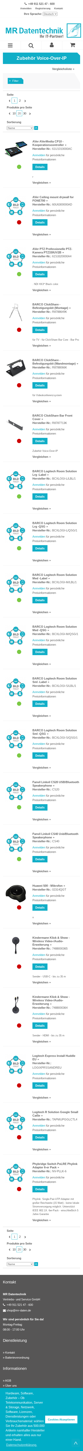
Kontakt (58, 8)
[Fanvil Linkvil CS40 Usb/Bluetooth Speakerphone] (16, 842)
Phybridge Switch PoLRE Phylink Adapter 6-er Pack (54, 1165)
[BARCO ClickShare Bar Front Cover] (16, 424)
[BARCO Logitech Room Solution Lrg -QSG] (16, 532)
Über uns (11, 1385)
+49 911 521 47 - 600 (41, 3)
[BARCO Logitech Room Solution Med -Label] (16, 583)
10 (14, 113)
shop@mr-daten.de (19, 1310)
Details (40, 167)
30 (24, 113)
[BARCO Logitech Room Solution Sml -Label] (16, 687)
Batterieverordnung (17, 1357)
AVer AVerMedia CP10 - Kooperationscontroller (48, 143)
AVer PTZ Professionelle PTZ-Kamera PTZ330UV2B (52, 250)
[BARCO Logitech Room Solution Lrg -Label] (16, 480)
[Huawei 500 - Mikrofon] (16, 893)
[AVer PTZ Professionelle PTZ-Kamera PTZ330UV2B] (16, 258)
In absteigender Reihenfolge (36, 128)
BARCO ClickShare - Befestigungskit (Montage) (50, 306)
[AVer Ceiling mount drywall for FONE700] (16, 206)
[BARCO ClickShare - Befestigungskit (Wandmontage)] (16, 368)
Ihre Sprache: (33, 13)
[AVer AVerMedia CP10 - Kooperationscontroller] (16, 149)
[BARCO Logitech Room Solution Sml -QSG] (16, 739)
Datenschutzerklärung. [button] (21, 1445)
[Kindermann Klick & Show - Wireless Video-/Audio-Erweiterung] (16, 945)
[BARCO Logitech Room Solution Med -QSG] (16, 635)
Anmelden (25, 8)
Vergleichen (40, 182)
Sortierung (14, 122)
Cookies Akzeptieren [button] (61, 1419)
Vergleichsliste (62, 69)
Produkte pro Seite (19, 107)
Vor (24, 101)
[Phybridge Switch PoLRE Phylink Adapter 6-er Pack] (16, 1172)
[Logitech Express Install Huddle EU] (16, 1064)
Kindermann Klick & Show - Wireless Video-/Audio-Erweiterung (51, 941)
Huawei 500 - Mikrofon (47, 885)
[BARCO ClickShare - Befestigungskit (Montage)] (16, 312)
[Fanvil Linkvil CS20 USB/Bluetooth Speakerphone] (16, 791)
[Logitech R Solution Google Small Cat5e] (16, 1121)
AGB (8, 1380)
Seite (10, 94)
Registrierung (42, 8)
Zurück (9, 101)
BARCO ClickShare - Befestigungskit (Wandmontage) (54, 361)
